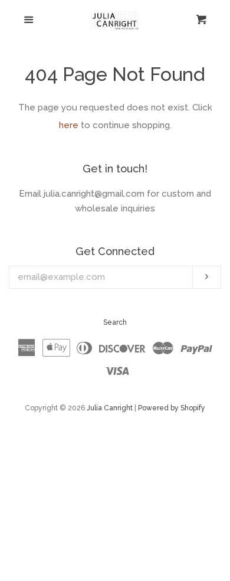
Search (115, 322)
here (68, 125)
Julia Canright (110, 408)
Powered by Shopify (171, 408)
